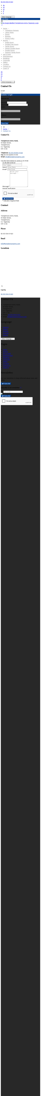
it (3, 13)
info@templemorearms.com (14, 157)
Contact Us (7, 66)
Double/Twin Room (11, 44)
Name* (4, 167)
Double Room (10, 50)
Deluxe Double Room (12, 48)
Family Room (9, 46)
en (4, 7)
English (5, 329)
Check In (4, 103)
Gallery (5, 62)
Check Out (4, 105)
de (4, 5)
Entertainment (8, 56)
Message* (5, 186)
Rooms (5, 40)
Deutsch (6, 327)
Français (6, 333)
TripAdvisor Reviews (12, 30)
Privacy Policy (9, 38)
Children (3, 115)
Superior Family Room (12, 52)
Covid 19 (6, 68)
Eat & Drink (7, 54)
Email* (4, 169)
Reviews (8, 36)
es (4, 9)
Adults (3, 107)
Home (5, 28)
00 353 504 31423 (7, 2)
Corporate (6, 60)
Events (7, 34)
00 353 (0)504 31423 (16, 153)
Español (5, 331)
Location (6, 64)
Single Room (9, 42)
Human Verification (8, 188)
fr (3, 11)
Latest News (9, 32)
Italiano (5, 335)
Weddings (6, 58)
